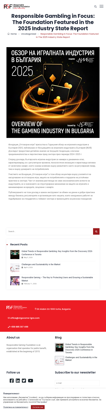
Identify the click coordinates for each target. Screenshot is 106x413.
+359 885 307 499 (19, 326)
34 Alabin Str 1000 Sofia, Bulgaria (54, 309)
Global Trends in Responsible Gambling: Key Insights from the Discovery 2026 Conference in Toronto (57, 253)
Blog (58, 338)
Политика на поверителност (15, 407)
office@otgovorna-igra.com (25, 318)
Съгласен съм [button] (37, 407)
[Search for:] (53, 231)
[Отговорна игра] (17, 6)
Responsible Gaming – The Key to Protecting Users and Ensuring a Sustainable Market (57, 279)
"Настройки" (41, 402)
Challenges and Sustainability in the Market (41, 264)
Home (13, 33)
